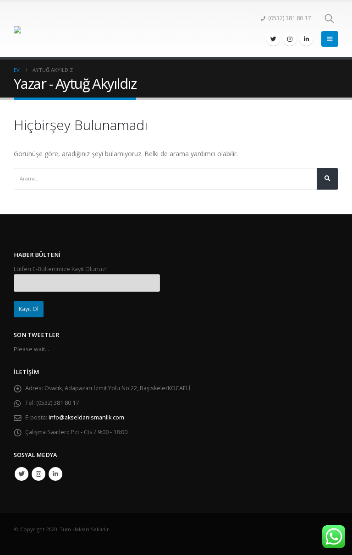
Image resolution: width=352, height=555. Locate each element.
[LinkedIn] (306, 39)
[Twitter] (273, 39)
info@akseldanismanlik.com (86, 417)
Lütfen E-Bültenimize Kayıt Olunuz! (60, 269)
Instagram (38, 474)
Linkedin (55, 474)
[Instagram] (290, 39)
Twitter (21, 474)
